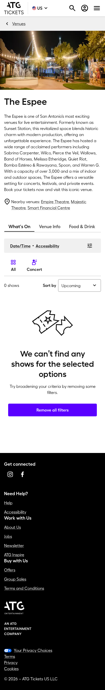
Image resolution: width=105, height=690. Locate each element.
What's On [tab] (19, 226)
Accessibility (47, 246)
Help (8, 503)
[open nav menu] (97, 8)
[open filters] (90, 246)
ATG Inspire (14, 554)
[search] (72, 8)
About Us (12, 527)
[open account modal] (84, 8)
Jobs (8, 536)
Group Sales (15, 579)
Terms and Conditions (24, 588)
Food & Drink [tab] (82, 226)
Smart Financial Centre (49, 207)
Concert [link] (34, 269)
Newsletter (14, 545)
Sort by (49, 285)
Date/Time (20, 246)
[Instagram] (10, 474)
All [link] (13, 269)
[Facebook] (22, 474)
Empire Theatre (55, 201)
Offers (9, 570)
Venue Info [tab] (49, 226)
